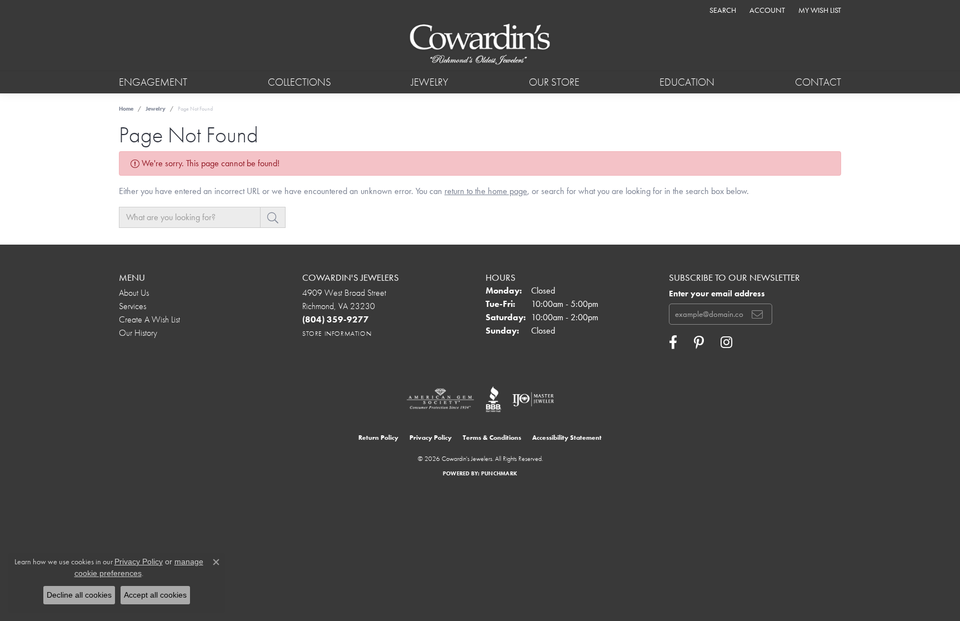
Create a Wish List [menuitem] (149, 319)
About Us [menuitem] (134, 293)
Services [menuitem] (132, 306)
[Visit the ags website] (440, 399)
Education (686, 82)
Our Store (554, 82)
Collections (299, 82)
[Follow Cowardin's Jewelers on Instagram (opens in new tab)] (726, 342)
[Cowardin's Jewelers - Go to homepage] (479, 45)
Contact (818, 82)
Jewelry (429, 82)
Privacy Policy (430, 437)
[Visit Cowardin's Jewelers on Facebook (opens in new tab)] (673, 342)
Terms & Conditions (492, 437)
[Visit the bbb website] (493, 399)
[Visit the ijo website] (533, 399)
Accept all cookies (155, 594)
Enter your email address (717, 293)
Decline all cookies (79, 594)
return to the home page (485, 191)
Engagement (153, 82)
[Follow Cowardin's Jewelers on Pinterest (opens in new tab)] (698, 342)
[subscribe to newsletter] (757, 314)
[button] (721, 9)
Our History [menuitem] (138, 333)
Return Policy (378, 437)
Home (126, 108)
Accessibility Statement (567, 437)
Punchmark (499, 473)
